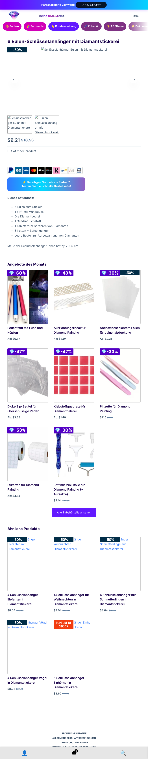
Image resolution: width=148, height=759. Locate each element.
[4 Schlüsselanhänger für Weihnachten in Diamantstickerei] (74, 564)
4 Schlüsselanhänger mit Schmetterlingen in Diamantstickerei (118, 599)
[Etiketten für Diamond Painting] (27, 454)
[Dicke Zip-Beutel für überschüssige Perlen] (27, 375)
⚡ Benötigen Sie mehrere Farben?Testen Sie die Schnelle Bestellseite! (46, 184)
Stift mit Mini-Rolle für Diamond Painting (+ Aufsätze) (69, 489)
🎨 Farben (12, 26)
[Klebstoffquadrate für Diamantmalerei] (74, 375)
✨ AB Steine (115, 26)
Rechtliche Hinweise (74, 733)
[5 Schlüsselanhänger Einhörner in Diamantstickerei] (74, 647)
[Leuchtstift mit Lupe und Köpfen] (27, 297)
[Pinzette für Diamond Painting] (120, 375)
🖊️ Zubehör (91, 26)
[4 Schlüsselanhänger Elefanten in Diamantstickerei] (27, 564)
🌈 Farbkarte (34, 26)
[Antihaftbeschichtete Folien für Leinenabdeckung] (120, 297)
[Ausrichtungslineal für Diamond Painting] (74, 297)
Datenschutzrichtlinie (74, 742)
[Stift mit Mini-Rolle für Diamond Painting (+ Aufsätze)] (74, 454)
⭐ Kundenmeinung (63, 26)
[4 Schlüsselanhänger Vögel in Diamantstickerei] (27, 647)
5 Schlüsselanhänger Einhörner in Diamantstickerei (69, 682)
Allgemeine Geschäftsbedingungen (74, 738)
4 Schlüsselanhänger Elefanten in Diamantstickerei (22, 599)
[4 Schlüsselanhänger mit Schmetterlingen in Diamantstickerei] (120, 564)
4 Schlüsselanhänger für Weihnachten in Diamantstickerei (71, 599)
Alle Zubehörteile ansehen (74, 512)
